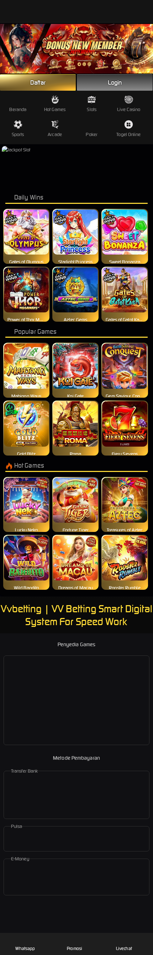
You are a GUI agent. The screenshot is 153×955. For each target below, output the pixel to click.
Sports (18, 134)
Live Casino (128, 109)
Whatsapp (25, 948)
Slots (91, 109)
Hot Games (54, 109)
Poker (91, 134)
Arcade (55, 134)
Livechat (124, 948)
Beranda (17, 109)
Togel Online (128, 134)
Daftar (38, 82)
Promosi (74, 948)
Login (115, 82)
